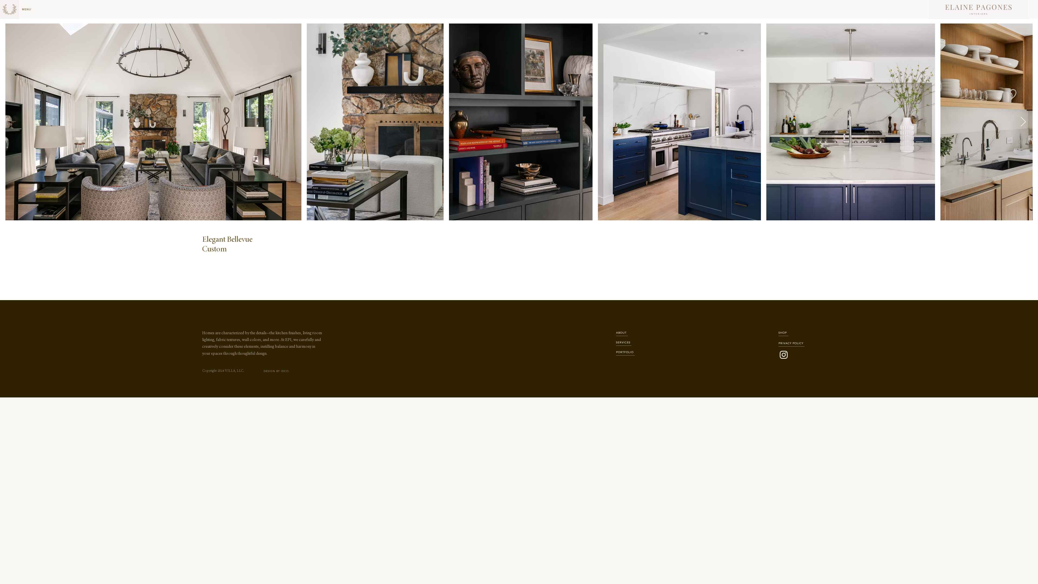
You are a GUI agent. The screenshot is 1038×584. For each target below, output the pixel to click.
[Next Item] (1023, 122)
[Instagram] (783, 354)
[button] (27, 9)
